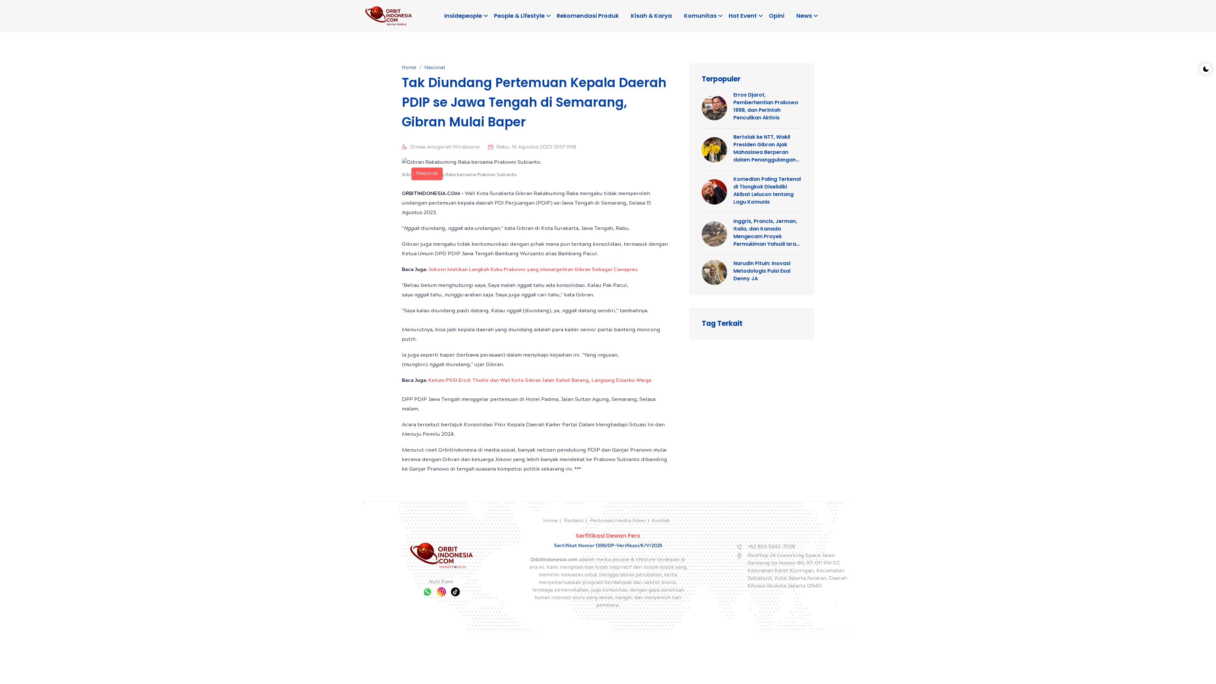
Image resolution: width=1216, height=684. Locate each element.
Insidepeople (463, 16)
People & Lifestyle (519, 16)
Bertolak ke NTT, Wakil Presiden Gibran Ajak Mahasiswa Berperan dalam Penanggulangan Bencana (764, 148)
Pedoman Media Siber (618, 521)
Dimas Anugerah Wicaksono (445, 147)
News (804, 16)
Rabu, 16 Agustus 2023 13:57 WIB (536, 147)
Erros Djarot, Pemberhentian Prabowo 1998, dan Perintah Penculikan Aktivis (765, 106)
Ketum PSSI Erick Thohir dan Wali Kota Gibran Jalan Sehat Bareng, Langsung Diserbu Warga (539, 380)
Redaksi (574, 521)
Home (409, 68)
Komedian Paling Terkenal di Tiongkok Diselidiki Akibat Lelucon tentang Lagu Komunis (767, 190)
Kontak (661, 521)
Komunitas (700, 16)
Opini (776, 16)
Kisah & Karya (651, 16)
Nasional (434, 68)
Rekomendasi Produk (588, 16)
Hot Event (743, 16)
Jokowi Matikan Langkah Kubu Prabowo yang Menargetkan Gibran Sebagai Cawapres (532, 270)
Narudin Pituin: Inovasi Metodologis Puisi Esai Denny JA (761, 271)
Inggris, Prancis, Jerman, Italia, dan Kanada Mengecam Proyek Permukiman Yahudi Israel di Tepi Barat (767, 233)
